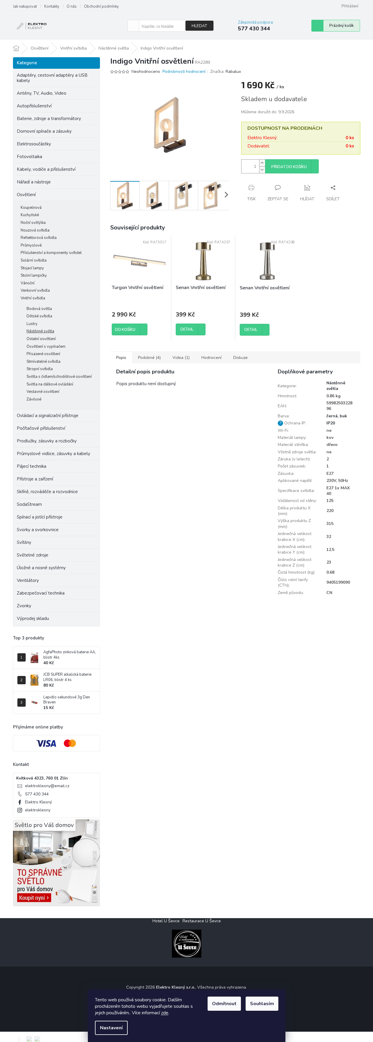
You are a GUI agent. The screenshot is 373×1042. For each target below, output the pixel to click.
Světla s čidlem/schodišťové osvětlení (59, 376)
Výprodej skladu (33, 618)
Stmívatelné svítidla (43, 361)
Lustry (32, 323)
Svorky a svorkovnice (38, 530)
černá (332, 416)
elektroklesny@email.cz (47, 786)
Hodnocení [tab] (211, 357)
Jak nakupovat (25, 6)
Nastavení (111, 1028)
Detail (186, 329)
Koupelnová (31, 207)
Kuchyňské (30, 215)
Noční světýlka (33, 222)
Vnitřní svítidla (33, 298)
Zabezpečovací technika (41, 593)
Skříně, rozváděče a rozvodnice (47, 492)
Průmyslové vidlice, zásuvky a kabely (53, 454)
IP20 (330, 423)
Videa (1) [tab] (181, 357)
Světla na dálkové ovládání (50, 384)
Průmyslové (31, 245)
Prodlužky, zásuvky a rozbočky (47, 441)
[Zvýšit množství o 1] (262, 163)
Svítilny (24, 542)
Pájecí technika (31, 466)
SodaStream (29, 504)
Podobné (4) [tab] (149, 357)
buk (343, 416)
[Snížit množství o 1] (262, 169)
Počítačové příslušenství (41, 428)
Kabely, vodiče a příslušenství (46, 169)
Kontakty (51, 6)
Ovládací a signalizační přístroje (47, 416)
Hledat (199, 26)
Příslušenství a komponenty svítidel (51, 252)
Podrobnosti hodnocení (184, 71)
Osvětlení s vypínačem (46, 346)
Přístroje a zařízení (35, 479)
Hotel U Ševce (166, 921)
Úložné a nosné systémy (41, 568)
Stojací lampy (32, 268)
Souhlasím (262, 1003)
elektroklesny (37, 810)
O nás (72, 6)
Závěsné (34, 399)
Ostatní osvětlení (41, 339)
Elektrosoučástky (34, 144)
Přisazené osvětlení (43, 354)
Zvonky (24, 606)
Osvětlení (26, 195)
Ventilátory (28, 580)
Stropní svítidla (40, 369)
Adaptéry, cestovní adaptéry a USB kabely (52, 77)
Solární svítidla (34, 260)
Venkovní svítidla (35, 290)
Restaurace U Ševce (202, 921)
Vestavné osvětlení (43, 391)
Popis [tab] (121, 357)
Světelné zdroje (32, 555)
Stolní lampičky (34, 275)
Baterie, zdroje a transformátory (49, 119)
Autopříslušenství (34, 106)
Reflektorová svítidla (39, 237)
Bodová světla (39, 308)
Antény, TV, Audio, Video (41, 93)
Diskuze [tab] (240, 357)
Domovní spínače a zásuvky (44, 131)
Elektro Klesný (38, 802)
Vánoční (27, 283)
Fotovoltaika (29, 157)
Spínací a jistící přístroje (40, 517)
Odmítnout (224, 1003)
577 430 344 (37, 794)
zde (164, 1013)
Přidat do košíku (289, 167)
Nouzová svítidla (35, 230)
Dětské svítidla (39, 316)
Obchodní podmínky (101, 6)
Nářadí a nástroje (34, 182)
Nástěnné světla (40, 331)
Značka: (225, 71)
